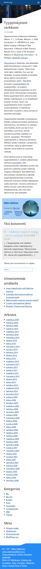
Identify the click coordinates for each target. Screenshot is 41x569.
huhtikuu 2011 (11, 370)
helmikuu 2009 (12, 409)
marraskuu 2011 (12, 364)
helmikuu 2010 (12, 391)
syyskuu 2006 (11, 474)
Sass (14, 562)
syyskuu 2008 (11, 423)
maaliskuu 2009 (12, 406)
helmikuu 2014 (12, 352)
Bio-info (16, 208)
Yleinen (9, 514)
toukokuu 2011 (12, 367)
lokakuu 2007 (11, 453)
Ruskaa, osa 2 (8, 212)
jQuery (4, 565)
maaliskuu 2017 (12, 331)
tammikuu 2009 (12, 412)
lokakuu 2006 (11, 471)
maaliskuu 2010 (12, 388)
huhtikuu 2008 (11, 435)
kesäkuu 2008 (11, 432)
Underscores (26, 560)
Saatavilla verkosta (20, 57)
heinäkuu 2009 (12, 403)
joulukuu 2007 (11, 447)
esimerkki (15, 136)
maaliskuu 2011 (12, 373)
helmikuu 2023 (12, 325)
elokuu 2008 (11, 426)
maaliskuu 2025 (12, 319)
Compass (21, 562)
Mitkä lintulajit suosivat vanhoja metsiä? (22, 300)
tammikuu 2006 (12, 480)
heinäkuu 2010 (12, 385)
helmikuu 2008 (12, 441)
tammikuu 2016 (12, 334)
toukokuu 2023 (12, 322)
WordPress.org (12, 537)
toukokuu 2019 (12, 328)
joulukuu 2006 (11, 465)
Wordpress (15, 560)
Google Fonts (14, 565)
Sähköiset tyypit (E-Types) (18, 213)
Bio (7, 493)
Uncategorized (12, 508)
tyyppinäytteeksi (19, 83)
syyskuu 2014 (11, 349)
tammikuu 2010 (12, 394)
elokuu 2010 (11, 382)
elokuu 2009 (11, 400)
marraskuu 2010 (12, 376)
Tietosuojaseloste (9, 554)
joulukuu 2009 (11, 397)
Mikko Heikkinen (11, 203)
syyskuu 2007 (11, 456)
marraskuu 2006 (12, 468)
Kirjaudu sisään (12, 528)
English (9, 499)
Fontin (24, 565)
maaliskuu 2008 (12, 438)
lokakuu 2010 (11, 379)
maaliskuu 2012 (12, 361)
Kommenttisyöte (12, 534)
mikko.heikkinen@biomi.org (13, 551)
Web (8, 511)
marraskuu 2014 (12, 346)
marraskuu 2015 (12, 337)
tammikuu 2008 (12, 444)
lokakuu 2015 (11, 340)
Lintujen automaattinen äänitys (18, 303)
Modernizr (30, 562)
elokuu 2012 (11, 358)
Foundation (6, 562)
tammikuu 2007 (12, 462)
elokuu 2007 (11, 459)
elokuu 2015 (11, 343)
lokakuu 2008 (11, 420)
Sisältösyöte (11, 531)
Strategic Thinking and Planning (19, 306)
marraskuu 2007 (12, 450)
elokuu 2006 (11, 477)
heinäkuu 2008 (12, 429)
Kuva (8, 502)
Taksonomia (9, 63)
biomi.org (8, 2)
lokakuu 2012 (11, 355)
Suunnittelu (10, 505)
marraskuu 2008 (12, 417)
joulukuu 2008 (11, 414)
